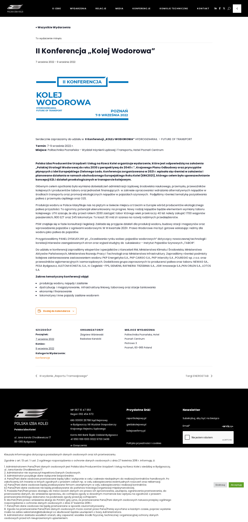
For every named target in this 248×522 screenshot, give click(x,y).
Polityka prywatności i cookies (144, 443)
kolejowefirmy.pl (136, 430)
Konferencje (43, 358)
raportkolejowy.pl (136, 418)
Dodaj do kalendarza (56, 311)
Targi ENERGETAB (197, 376)
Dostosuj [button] (220, 484)
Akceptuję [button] (236, 484)
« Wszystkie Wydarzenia (53, 27)
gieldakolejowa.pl (136, 424)
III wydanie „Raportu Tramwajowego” (63, 376)
